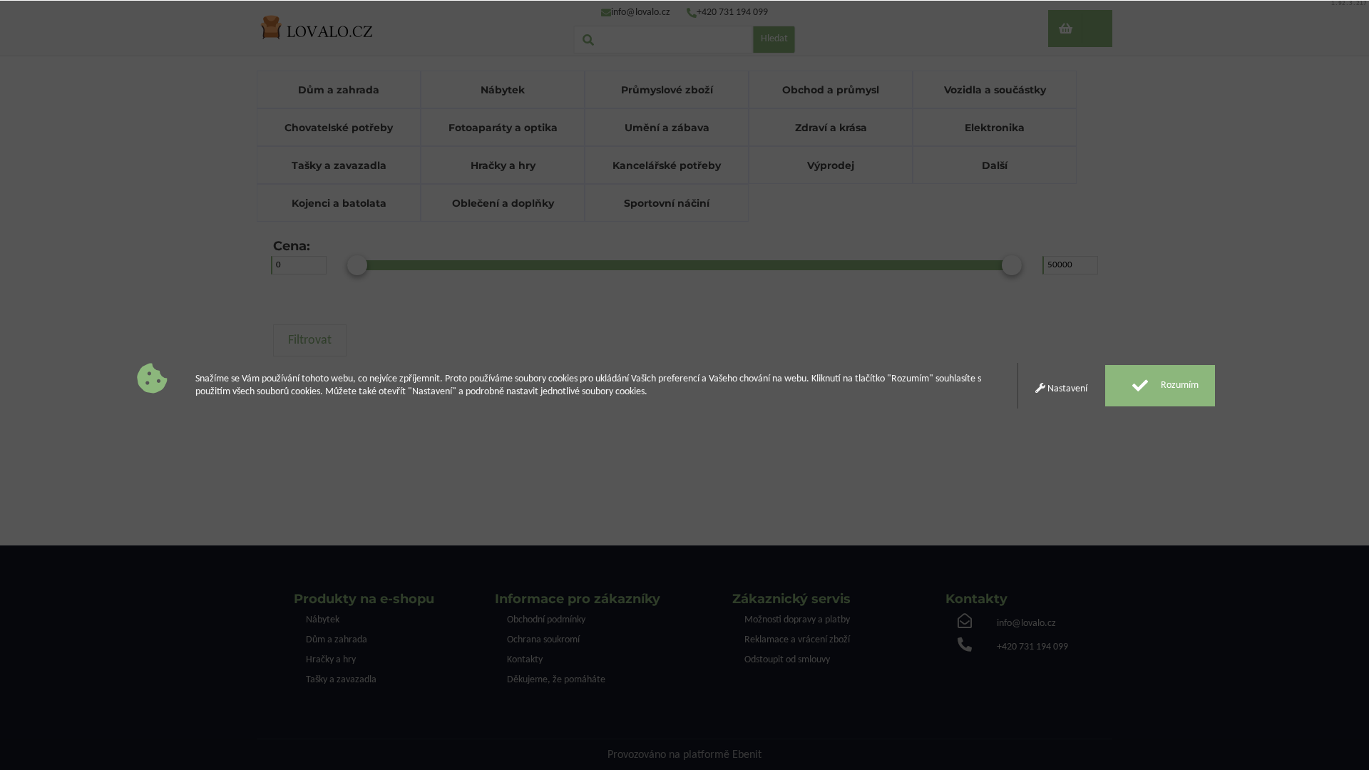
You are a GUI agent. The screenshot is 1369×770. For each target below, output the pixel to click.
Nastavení (1066, 389)
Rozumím (1179, 385)
